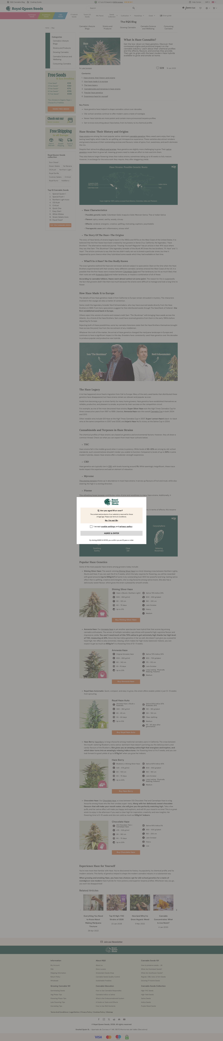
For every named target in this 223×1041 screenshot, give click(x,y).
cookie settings (108, 526)
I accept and (113, 526)
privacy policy (126, 526)
